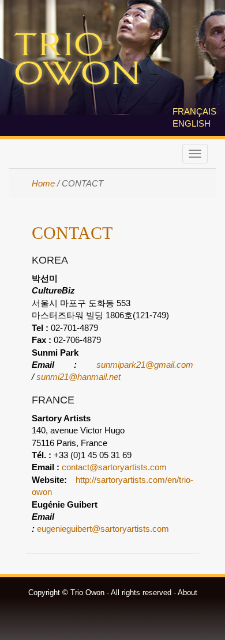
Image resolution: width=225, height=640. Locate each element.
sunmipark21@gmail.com (144, 364)
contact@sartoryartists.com (114, 467)
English (191, 123)
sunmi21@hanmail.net (78, 377)
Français (194, 111)
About (187, 592)
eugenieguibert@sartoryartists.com (103, 529)
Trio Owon (77, 60)
